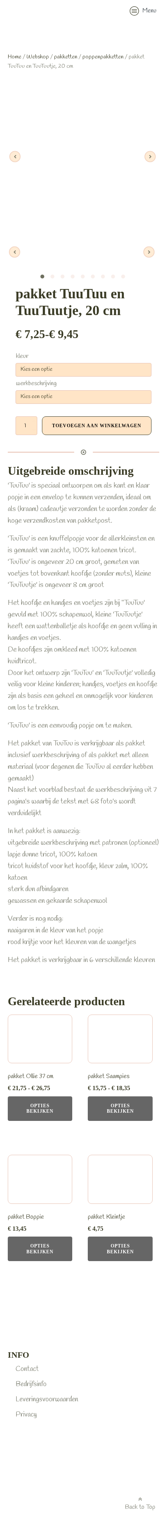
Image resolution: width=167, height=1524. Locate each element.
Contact (27, 1369)
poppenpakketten (103, 57)
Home (14, 57)
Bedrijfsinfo (31, 1384)
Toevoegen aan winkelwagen (96, 425)
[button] (143, 12)
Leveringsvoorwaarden (47, 1399)
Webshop (37, 57)
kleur (22, 356)
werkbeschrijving (36, 383)
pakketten (65, 57)
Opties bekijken (40, 1108)
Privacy (26, 1414)
